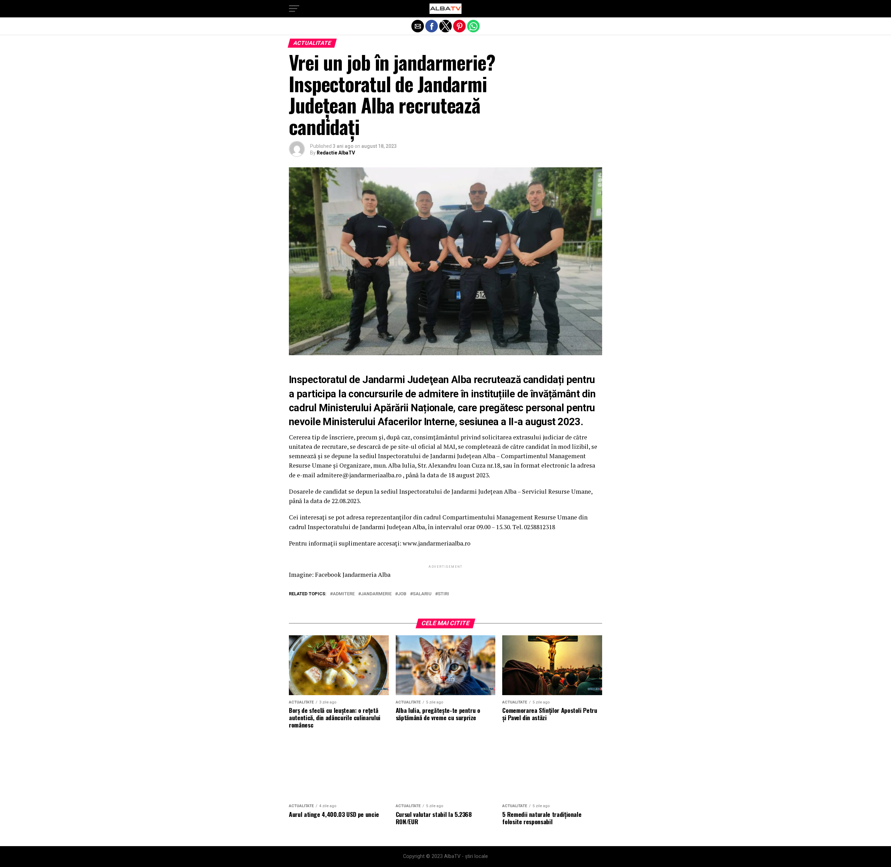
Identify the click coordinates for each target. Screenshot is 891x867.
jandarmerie (376, 594)
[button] (294, 8)
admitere (344, 594)
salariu (422, 594)
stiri (443, 594)
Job (402, 594)
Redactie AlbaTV (336, 153)
